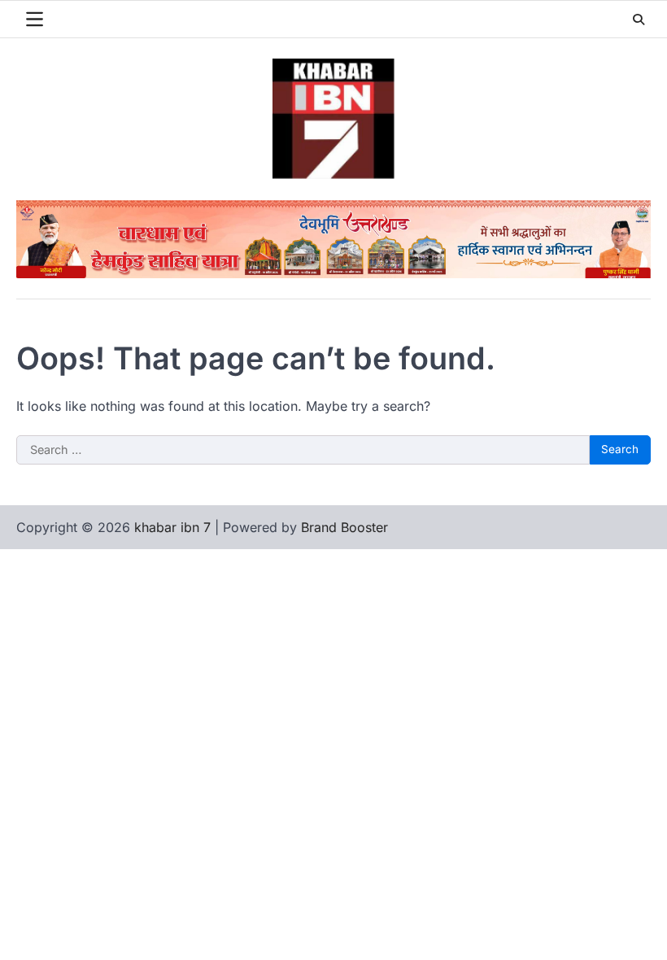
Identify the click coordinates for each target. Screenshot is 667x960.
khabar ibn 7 (172, 527)
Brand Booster (344, 527)
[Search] (638, 19)
